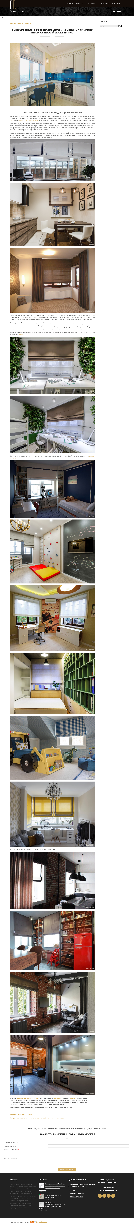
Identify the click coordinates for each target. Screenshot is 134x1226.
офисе (12, 120)
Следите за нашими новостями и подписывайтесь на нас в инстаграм (37, 1118)
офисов (21, 334)
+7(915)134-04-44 (118, 11)
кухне (21, 120)
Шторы (28, 23)
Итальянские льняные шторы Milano (53, 1196)
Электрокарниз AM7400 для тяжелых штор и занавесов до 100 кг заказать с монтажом (52, 1187)
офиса (72, 1098)
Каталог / (21, 23)
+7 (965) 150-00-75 (77, 1193)
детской (57, 1098)
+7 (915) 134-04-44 (106, 1187)
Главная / (13, 23)
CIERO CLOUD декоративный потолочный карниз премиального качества (52, 1206)
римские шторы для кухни (27, 1098)
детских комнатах (31, 120)
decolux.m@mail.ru (76, 1197)
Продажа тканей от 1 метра (21, 1114)
